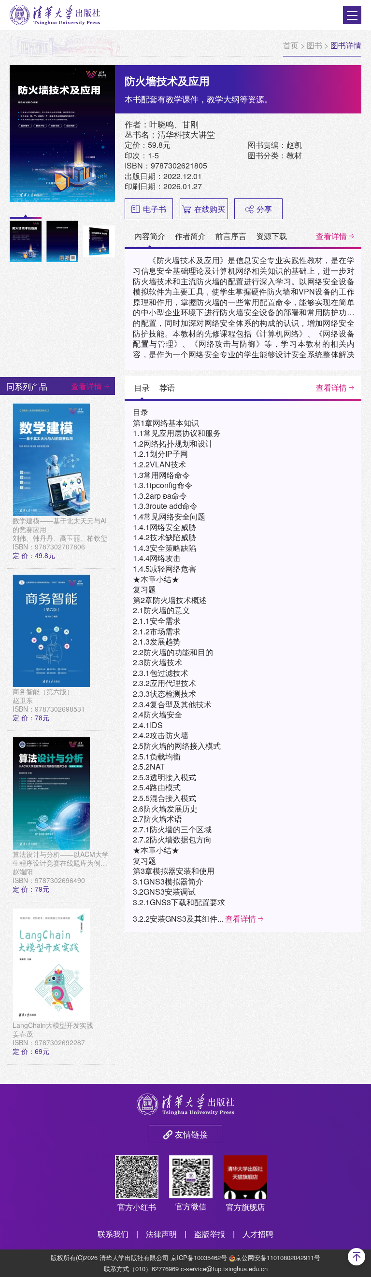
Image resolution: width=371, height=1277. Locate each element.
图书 (314, 45)
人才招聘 (258, 1233)
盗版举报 (209, 1233)
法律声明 (161, 1233)
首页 (291, 45)
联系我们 (113, 1233)
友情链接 (191, 1134)
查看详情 (331, 235)
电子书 (154, 208)
